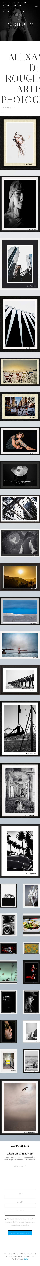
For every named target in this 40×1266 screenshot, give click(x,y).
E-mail (20, 1202)
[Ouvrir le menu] (2, 113)
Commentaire (20, 1166)
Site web (20, 1210)
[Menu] (36, 7)
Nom (20, 1193)
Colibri (26, 1259)
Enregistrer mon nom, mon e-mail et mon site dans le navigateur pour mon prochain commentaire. (20, 1222)
